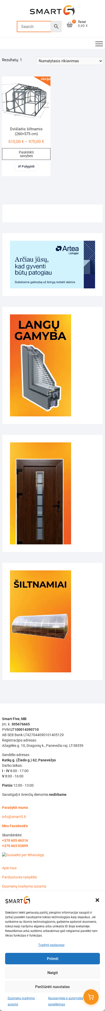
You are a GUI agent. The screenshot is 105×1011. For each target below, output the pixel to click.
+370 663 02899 (15, 846)
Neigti (52, 972)
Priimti (52, 958)
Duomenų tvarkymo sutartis (24, 886)
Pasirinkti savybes (26, 154)
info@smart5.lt (14, 817)
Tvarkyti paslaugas (51, 945)
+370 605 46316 (15, 840)
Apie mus (9, 868)
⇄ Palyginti (26, 166)
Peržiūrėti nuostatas (52, 986)
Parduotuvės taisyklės (19, 877)
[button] (97, 900)
